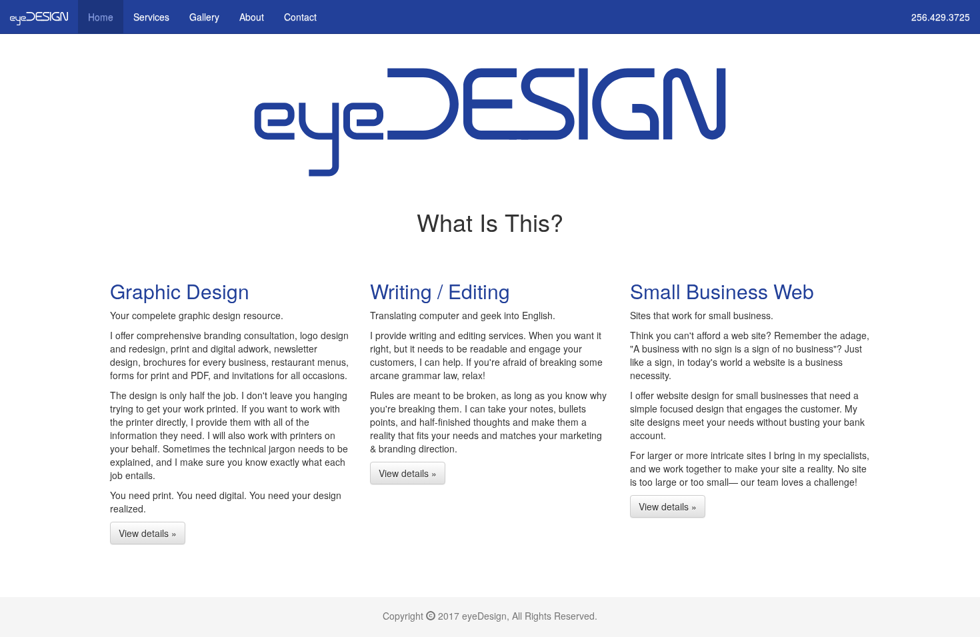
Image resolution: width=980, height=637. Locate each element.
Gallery (204, 16)
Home (100, 16)
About (251, 16)
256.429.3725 (940, 16)
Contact (300, 16)
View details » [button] (148, 533)
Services (151, 16)
